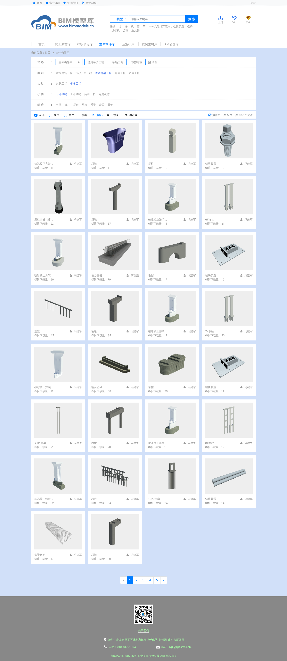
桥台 (76, 104)
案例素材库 (149, 44)
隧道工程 (120, 73)
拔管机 (115, 30)
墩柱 (67, 104)
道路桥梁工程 (103, 73)
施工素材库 (63, 44)
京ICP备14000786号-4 (125, 655)
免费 (56, 115)
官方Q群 (54, 2)
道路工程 (61, 83)
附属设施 (104, 94)
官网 (39, 2)
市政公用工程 (84, 73)
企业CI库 (128, 44)
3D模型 (118, 19)
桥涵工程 (75, 83)
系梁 (93, 104)
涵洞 (87, 94)
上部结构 (75, 94)
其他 (110, 104)
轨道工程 (134, 73)
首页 (41, 44)
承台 (84, 104)
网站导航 (91, 2)
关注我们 (72, 2)
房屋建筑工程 (64, 73)
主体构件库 (107, 44)
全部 (42, 115)
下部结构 (61, 94)
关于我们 (143, 630)
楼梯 (190, 26)
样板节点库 (85, 44)
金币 (71, 115)
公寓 (125, 30)
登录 (253, 2)
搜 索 (191, 19)
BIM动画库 (171, 44)
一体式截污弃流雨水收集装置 (166, 26)
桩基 (59, 104)
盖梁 (101, 104)
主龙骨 (135, 30)
